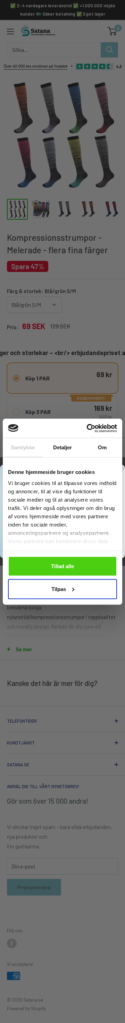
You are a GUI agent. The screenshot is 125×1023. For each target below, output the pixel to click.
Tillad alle (62, 566)
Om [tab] (102, 447)
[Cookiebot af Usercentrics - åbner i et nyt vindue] (88, 428)
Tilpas (58, 589)
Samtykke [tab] (23, 447)
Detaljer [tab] (62, 447)
